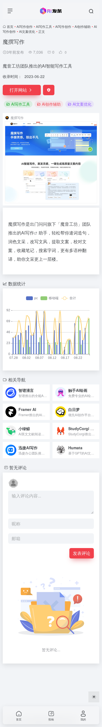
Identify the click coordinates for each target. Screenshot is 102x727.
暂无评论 (18, 467)
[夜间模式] (93, 696)
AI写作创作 (25, 26)
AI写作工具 (44, 26)
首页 (10, 26)
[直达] (47, 392)
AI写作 (27, 233)
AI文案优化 (27, 31)
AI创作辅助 (83, 26)
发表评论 (81, 553)
